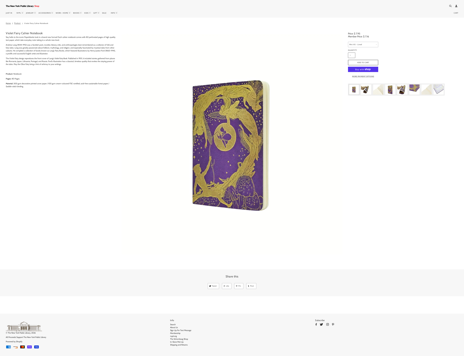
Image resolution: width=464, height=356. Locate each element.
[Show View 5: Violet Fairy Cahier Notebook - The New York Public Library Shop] (402, 90)
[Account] (456, 6)
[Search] (450, 6)
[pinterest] (333, 325)
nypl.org (173, 336)
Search (173, 324)
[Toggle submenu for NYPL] (22, 13)
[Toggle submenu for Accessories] (52, 13)
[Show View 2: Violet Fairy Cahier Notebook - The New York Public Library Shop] (366, 90)
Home (8, 23)
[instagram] (328, 325)
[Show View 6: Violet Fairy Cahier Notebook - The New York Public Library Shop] (414, 90)
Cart (456, 13)
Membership (175, 333)
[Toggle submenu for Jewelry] (35, 13)
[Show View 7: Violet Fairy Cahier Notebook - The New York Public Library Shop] (426, 90)
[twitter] (321, 325)
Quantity (351, 50)
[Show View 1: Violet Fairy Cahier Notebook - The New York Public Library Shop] (354, 90)
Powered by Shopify (14, 341)
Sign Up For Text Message (180, 330)
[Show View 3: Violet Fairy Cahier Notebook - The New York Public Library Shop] (378, 90)
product (17, 23)
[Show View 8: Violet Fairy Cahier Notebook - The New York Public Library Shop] (439, 90)
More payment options (363, 76)
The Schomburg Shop (179, 339)
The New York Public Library (19, 333)
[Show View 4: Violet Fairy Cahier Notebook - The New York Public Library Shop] (390, 90)
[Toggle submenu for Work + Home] (69, 13)
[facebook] (316, 325)
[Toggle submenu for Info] (116, 13)
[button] (232, 144)
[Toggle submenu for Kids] (90, 13)
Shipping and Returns (179, 345)
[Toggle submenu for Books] (81, 13)
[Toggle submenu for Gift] (98, 13)
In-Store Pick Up (177, 342)
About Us (174, 327)
